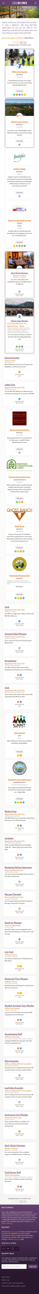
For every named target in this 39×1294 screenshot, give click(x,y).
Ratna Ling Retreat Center (19, 430)
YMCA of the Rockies (19, 72)
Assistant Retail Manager (16, 633)
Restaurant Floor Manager (16, 978)
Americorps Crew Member (16, 1114)
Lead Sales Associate (14, 1087)
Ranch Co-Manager (13, 922)
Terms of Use (5, 1280)
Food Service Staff (13, 1172)
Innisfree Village (19, 169)
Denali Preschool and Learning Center (19, 221)
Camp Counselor (12, 357)
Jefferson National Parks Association (18, 1064)
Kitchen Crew (10, 811)
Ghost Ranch (19, 526)
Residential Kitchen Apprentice (18, 867)
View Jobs (19, 91)
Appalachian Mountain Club (15, 387)
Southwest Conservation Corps (19, 779)
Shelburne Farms (11, 954)
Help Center (14, 1232)
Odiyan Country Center (19, 121)
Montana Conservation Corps (19, 477)
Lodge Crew (10, 384)
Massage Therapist (13, 894)
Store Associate (12, 1060)
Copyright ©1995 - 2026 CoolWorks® (12, 1283)
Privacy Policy (6, 1277)
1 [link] (17, 43)
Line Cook (9, 951)
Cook (7, 606)
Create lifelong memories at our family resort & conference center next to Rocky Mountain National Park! (19, 83)
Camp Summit (10, 360)
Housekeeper (10, 660)
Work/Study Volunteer (19, 273)
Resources (17, 1239)
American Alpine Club (12, 925)
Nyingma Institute (19, 275)
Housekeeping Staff (13, 1034)
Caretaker (9, 838)
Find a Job (5, 38)
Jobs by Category (16, 38)
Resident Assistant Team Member (19, 1005)
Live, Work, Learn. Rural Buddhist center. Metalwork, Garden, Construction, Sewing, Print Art (19, 133)
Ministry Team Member (19, 321)
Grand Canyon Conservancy (15, 636)
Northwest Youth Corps (13, 1117)
